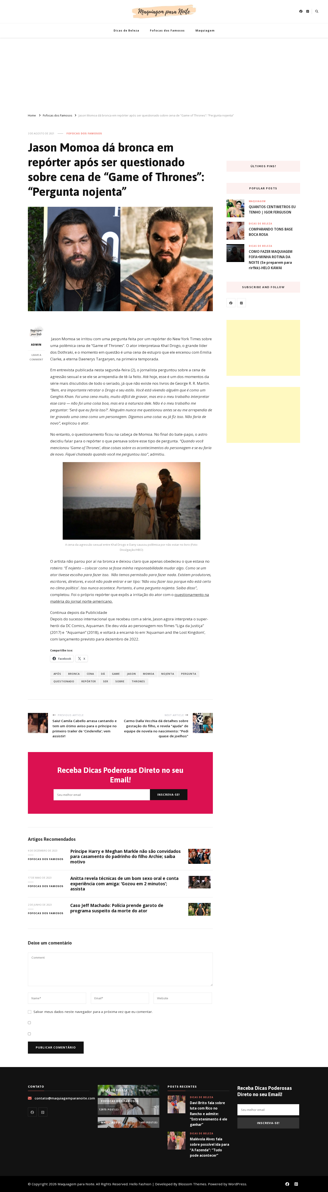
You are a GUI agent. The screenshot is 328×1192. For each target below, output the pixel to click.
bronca (74, 673)
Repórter (88, 681)
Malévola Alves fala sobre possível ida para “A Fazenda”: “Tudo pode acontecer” (209, 1147)
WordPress (237, 1184)
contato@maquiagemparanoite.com (65, 1098)
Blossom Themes (192, 1184)
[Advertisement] (164, 73)
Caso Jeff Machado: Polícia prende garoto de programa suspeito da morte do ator (116, 907)
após (57, 673)
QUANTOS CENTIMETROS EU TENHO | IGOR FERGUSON (272, 209)
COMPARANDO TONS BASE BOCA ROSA (271, 232)
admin (36, 344)
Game (116, 673)
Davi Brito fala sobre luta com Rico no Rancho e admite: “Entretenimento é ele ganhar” (208, 1114)
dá (103, 673)
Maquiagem (205, 30)
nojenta (167, 673)
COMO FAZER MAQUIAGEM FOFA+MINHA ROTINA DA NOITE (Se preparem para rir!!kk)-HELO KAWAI (271, 259)
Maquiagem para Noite (76, 1184)
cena (90, 673)
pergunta (188, 673)
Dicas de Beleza (126, 30)
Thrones (138, 681)
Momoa (148, 673)
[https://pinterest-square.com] (241, 302)
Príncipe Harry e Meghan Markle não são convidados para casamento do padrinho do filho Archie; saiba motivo (125, 856)
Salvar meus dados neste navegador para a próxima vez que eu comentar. (93, 1011)
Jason (131, 673)
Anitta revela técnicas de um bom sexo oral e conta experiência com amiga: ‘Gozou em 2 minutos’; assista (124, 883)
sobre (120, 681)
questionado (64, 681)
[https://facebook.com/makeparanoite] (230, 302)
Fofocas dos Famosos (167, 30)
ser (105, 681)
